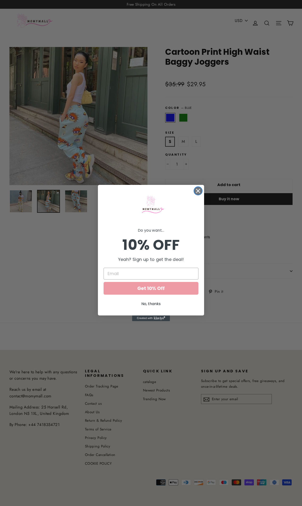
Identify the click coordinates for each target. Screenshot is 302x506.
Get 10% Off (151, 288)
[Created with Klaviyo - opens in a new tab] (151, 318)
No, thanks (151, 303)
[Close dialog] (198, 191)
